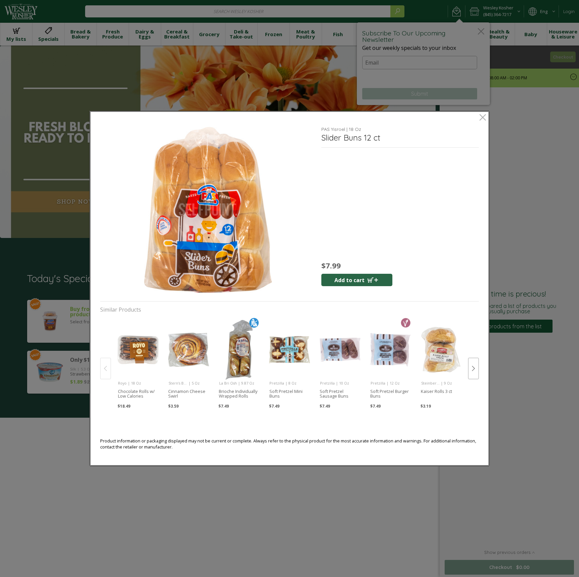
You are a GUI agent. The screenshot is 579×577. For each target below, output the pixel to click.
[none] (138, 361)
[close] (482, 118)
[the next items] (473, 368)
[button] (208, 210)
